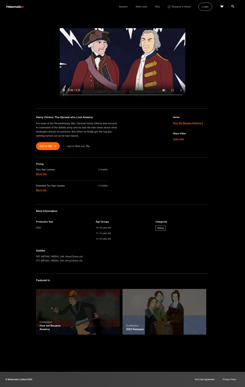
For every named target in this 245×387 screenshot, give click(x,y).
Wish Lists (141, 6)
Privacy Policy (229, 379)
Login (205, 6)
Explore (123, 6)
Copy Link (178, 139)
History (160, 228)
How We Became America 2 (188, 123)
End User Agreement (205, 379)
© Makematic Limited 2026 (18, 379)
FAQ (157, 6)
